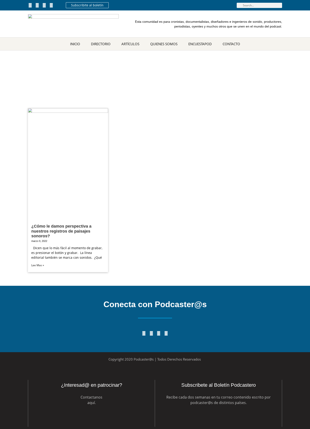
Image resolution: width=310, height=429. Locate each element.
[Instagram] (51, 5)
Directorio (101, 44)
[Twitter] (30, 5)
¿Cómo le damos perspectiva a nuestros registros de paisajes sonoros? (61, 231)
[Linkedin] (44, 5)
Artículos (130, 44)
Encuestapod (200, 44)
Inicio (75, 44)
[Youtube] (37, 5)
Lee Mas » (37, 265)
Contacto (231, 44)
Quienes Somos (163, 44)
